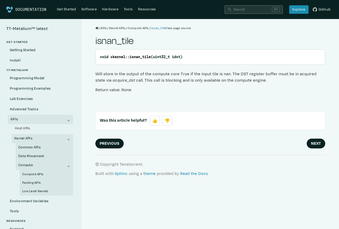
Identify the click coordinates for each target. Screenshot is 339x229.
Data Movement (31, 156)
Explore (298, 9)
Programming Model (27, 78)
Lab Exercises (21, 98)
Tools (128, 9)
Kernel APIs (23, 138)
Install (15, 60)
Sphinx (121, 174)
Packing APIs (31, 182)
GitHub (325, 9)
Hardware (110, 9)
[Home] (96, 28)
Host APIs (22, 128)
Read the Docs (194, 174)
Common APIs (29, 147)
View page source (178, 28)
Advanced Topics (24, 109)
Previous (109, 143)
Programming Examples (30, 88)
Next (316, 143)
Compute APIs (32, 174)
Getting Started (22, 50)
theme (149, 174)
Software (89, 9)
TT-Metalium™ (27, 29)
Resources (147, 9)
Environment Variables (29, 201)
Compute (25, 165)
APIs (14, 119)
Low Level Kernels (35, 191)
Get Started (66, 9)
